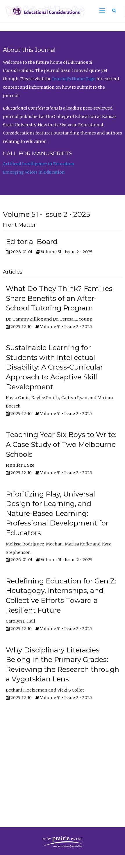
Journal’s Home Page (74, 78)
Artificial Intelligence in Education (38, 163)
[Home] (43, 11)
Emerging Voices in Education (34, 172)
